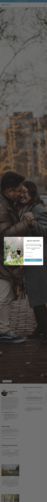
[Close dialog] (42, 238)
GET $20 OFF (33, 260)
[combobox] (33, 252)
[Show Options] (41, 252)
